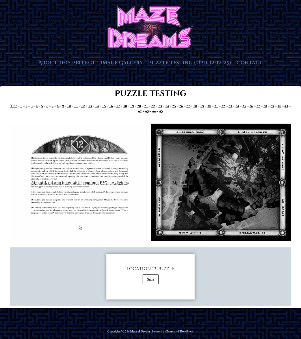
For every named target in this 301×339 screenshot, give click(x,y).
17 (118, 106)
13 (90, 106)
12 (83, 106)
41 (286, 106)
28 (195, 106)
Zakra (170, 331)
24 (167, 106)
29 (202, 106)
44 (154, 111)
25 (174, 106)
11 (76, 106)
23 (160, 106)
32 (223, 106)
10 (69, 106)
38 (265, 106)
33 (230, 106)
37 (258, 106)
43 (147, 111)
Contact (249, 63)
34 (237, 106)
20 (139, 106)
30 (209, 106)
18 (125, 106)
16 (111, 106)
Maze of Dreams (140, 331)
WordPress (186, 331)
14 (97, 106)
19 (132, 106)
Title (13, 106)
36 (251, 106)
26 (181, 106)
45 (161, 111)
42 (140, 111)
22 (153, 106)
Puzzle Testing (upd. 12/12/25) (189, 63)
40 (279, 106)
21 (146, 106)
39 (272, 106)
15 (104, 106)
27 (188, 106)
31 (216, 106)
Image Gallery (121, 63)
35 (244, 106)
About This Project (67, 63)
